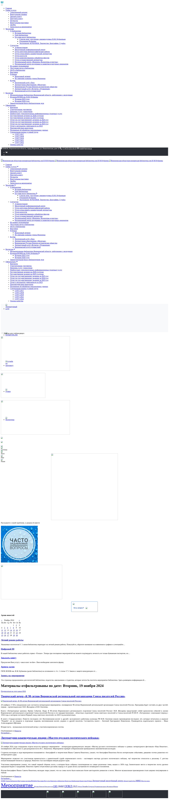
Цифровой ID (7, 649)
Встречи (34, 781)
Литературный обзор (129, 781)
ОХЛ (75, 786)
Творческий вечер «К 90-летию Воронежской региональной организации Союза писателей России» (63, 696)
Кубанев (89, 781)
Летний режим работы (12, 640)
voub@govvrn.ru (85, 148)
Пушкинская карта (100, 786)
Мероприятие (17, 785)
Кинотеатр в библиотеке (57, 781)
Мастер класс (145, 781)
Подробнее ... (6, 733)
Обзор (80, 786)
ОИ (55, 786)
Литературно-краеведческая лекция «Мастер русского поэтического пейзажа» (50, 737)
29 (14, 635)
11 (2, 630)
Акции (8, 781)
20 (8, 633)
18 (2, 633)
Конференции (76, 781)
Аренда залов (7, 667)
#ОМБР (3, 781)
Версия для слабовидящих (14, 333)
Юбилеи (115, 786)
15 (14, 630)
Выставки (40, 781)
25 (2, 635)
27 (8, 635)
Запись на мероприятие (12, 675)
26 (5, 635)
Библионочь (14, 781)
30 (17, 635)
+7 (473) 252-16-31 (69, 148)
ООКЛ (68, 786)
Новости (17, 731)
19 (5, 633)
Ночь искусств (48, 786)
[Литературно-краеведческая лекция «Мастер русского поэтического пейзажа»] (32, 743)
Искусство (47, 781)
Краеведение (83, 781)
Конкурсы (68, 781)
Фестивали (110, 786)
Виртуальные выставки (24, 781)
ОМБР (61, 786)
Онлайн (85, 786)
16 (17, 630)
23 (17, 633)
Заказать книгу (8, 658)
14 (11, 630)
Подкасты (91, 786)
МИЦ (138, 781)
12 (5, 630)
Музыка (36, 786)
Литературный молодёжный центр (107, 781)
